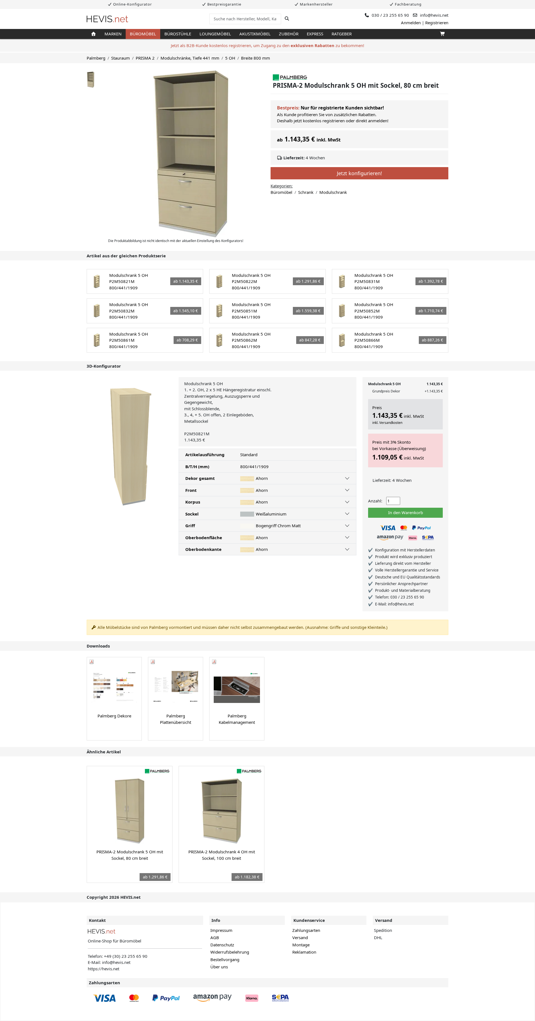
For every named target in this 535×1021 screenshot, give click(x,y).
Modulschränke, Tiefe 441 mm (189, 58)
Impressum (221, 930)
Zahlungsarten (306, 930)
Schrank (305, 192)
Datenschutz (222, 944)
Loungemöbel (215, 33)
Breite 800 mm (255, 58)
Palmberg (96, 58)
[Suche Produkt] (287, 19)
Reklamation (304, 952)
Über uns (219, 966)
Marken (112, 33)
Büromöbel (143, 33)
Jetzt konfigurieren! (359, 173)
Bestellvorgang (224, 959)
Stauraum (120, 58)
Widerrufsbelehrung (229, 952)
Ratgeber (342, 33)
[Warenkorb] (442, 34)
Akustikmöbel (255, 33)
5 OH (230, 58)
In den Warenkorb (405, 512)
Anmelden (411, 22)
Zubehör (288, 33)
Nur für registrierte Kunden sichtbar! (342, 107)
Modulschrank (333, 192)
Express (315, 33)
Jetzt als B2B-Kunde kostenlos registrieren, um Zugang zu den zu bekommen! (267, 45)
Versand (300, 937)
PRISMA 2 (145, 58)
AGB (214, 937)
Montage (301, 944)
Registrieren (436, 22)
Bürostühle (177, 33)
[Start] (93, 34)
